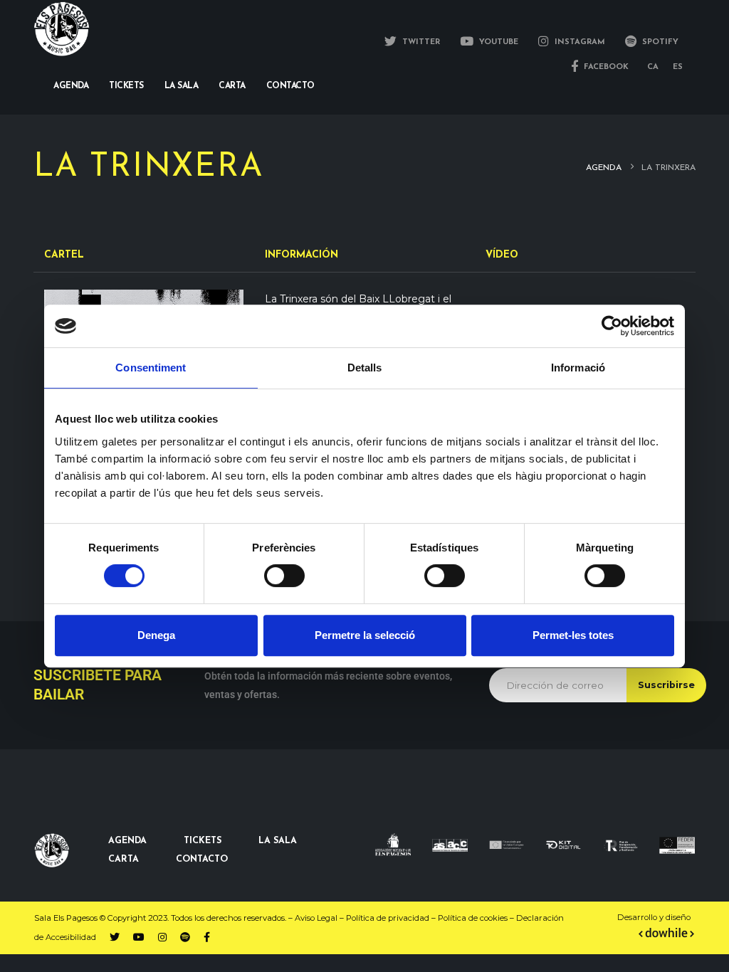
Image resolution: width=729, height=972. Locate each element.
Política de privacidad (387, 918)
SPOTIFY (658, 42)
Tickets (126, 86)
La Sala (181, 86)
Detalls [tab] (364, 367)
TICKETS (202, 841)
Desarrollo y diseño (654, 917)
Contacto (290, 86)
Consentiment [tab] (150, 367)
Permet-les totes (573, 635)
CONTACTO (202, 859)
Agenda (70, 86)
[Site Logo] (61, 29)
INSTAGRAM (578, 42)
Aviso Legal (316, 918)
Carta (232, 86)
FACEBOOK (605, 67)
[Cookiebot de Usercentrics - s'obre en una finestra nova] (612, 326)
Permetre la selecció (365, 635)
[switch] (284, 575)
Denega (156, 635)
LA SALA (277, 841)
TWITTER (419, 42)
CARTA (123, 859)
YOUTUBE (497, 42)
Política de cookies (473, 918)
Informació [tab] (578, 367)
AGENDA (127, 841)
